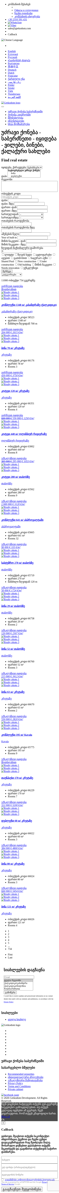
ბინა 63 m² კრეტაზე (12, 692)
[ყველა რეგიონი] (18, 980)
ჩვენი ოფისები (23, 13)
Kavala (5, 741)
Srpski (11, 88)
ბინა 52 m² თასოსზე (13, 648)
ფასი (4, 200)
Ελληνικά (13, 54)
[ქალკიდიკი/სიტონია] (18, 986)
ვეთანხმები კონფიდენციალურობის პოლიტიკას (30, 1179)
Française (13, 75)
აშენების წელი (10, 234)
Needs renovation (10, 268)
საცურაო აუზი (39, 258)
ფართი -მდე (9, 210)
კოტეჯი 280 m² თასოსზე (15, 476)
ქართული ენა (16, 78)
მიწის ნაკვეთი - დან (13, 241)
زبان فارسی (14, 82)
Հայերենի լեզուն (19, 60)
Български (14, 63)
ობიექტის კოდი (10, 193)
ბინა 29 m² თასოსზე (13, 606)
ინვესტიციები (16, 121)
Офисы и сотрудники (26, 10)
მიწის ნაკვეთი (43, 264)
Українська (14, 94)
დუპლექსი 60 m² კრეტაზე (16, 820)
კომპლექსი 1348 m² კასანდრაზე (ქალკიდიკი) (29, 304)
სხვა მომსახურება (19, 124)
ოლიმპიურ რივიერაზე (15, 440)
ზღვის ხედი (25, 254)
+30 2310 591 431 (17, 19)
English (12, 51)
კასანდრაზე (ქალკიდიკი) (16, 311)
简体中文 (13, 66)
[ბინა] (24, 173)
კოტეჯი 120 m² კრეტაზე (15, 391)
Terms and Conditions (19, 1086)
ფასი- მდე (7, 203)
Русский (12, 57)
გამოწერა (10, 992)
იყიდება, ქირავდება (13, 167)
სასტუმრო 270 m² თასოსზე (17, 562)
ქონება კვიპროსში (19, 114)
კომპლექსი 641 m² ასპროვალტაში (22, 520)
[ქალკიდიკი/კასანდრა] (18, 983)
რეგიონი (6, 179)
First (10, 954)
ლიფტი (9, 254)
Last (10, 957)
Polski (11, 85)
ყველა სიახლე (17, 1019)
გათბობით (20, 258)
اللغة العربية (14, 97)
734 (10, 948)
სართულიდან (9, 214)
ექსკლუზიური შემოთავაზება (25, 1080)
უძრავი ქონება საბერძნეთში (25, 111)
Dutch (11, 72)
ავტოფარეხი (44, 254)
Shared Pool (7, 261)
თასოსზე (6, 483)
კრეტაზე (6, 354)
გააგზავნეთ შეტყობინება (22, 1189)
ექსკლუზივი (30, 268)
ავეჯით (5, 258)
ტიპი (4, 176)
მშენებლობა (15, 117)
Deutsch (12, 69)
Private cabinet (15, 1089)
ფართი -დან (9, 207)
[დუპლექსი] (24, 176)
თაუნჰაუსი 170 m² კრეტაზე (17, 777)
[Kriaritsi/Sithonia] (18, 989)
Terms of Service (7, 1184)
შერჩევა (7, 271)
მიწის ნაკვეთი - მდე (13, 244)
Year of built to (9, 237)
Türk (10, 91)
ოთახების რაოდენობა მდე (18, 227)
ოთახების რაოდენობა (15, 220)
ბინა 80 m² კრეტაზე (12, 863)
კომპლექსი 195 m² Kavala (16, 734)
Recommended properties (21, 1074)
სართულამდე (9, 217)
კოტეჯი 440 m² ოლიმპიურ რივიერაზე (24, 434)
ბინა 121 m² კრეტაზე (13, 906)
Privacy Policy (8, 1002)
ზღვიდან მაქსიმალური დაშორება (22, 248)
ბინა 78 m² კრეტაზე (12, 348)
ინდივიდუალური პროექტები (25, 1077)
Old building (24, 264)
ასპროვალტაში (10, 526)
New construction (27, 261)
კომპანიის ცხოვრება (27, 16)
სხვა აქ (5, 1116)
